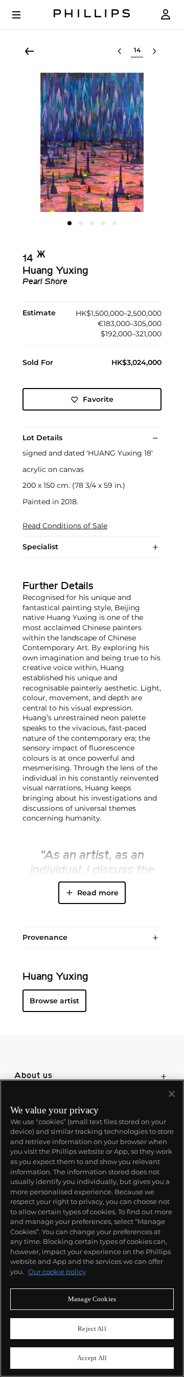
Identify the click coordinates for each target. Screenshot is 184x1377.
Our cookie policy (57, 1271)
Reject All (92, 1328)
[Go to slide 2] (80, 223)
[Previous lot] (119, 51)
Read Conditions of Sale (64, 526)
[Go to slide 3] (92, 223)
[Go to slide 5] (114, 223)
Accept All (92, 1358)
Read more (98, 892)
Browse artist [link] (54, 1000)
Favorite (98, 399)
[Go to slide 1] (69, 223)
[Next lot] (154, 51)
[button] (92, 142)
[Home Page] (92, 14)
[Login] (165, 14)
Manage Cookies (92, 1299)
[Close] (171, 1094)
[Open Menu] (23, 15)
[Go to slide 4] (103, 223)
